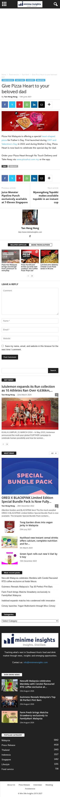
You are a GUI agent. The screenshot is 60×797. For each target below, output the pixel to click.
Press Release (8, 745)
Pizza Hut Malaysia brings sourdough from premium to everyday (9, 267)
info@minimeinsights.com (36, 662)
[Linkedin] (34, 104)
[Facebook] (5, 104)
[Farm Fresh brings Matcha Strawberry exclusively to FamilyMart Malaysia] (10, 717)
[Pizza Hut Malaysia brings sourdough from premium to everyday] (11, 256)
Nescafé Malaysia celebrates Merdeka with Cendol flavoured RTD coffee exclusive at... (37, 683)
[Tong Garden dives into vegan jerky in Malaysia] (10, 527)
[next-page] (32, 276)
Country (30, 80)
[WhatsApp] (27, 104)
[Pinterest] (19, 104)
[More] (49, 104)
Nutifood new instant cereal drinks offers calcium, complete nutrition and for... (39, 540)
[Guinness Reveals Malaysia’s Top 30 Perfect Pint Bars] (10, 701)
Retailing (49, 785)
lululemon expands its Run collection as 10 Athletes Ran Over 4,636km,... (28, 388)
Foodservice (30, 788)
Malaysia (40, 80)
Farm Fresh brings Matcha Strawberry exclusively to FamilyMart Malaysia (26, 594)
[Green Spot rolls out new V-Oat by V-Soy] (10, 558)
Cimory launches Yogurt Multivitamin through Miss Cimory (28, 606)
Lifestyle (5, 764)
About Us (11, 785)
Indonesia (6, 755)
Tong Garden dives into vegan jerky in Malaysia (36, 524)
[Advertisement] (30, 40)
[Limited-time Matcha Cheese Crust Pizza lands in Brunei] (49, 256)
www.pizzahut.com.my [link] (27, 159)
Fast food (25, 74)
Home (4, 74)
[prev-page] (28, 276)
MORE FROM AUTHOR (40, 245)
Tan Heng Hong (10, 96)
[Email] (41, 104)
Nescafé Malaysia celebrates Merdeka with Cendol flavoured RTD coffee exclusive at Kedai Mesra (30, 580)
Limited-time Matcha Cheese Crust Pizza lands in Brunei (49, 266)
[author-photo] (30, 217)
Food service (14, 74)
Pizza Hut (13, 166)
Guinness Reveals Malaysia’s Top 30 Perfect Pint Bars (27, 586)
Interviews (37, 785)
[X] (12, 104)
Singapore (6, 759)
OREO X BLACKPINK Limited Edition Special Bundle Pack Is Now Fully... (27, 500)
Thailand (5, 750)
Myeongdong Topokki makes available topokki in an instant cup (45, 197)
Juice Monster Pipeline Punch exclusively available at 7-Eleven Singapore (15, 197)
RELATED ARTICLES (18, 245)
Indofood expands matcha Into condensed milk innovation (28, 600)
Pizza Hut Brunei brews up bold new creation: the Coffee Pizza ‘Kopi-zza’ (29, 267)
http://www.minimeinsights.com (30, 232)
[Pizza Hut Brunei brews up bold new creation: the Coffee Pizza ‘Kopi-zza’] (30, 256)
